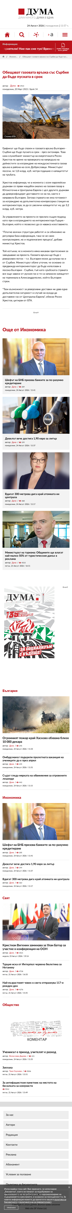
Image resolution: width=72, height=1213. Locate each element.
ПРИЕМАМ (11, 1208)
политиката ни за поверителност (35, 1202)
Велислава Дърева (17, 1056)
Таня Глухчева (15, 1071)
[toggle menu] (64, 34)
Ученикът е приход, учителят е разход (29, 1052)
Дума (13, 86)
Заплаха (8, 1067)
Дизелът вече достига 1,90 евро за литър (31, 438)
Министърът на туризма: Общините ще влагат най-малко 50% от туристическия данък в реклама (34, 555)
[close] (69, 1187)
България (10, 691)
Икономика (13, 57)
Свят (6, 898)
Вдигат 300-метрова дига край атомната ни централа (36, 879)
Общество (11, 1005)
